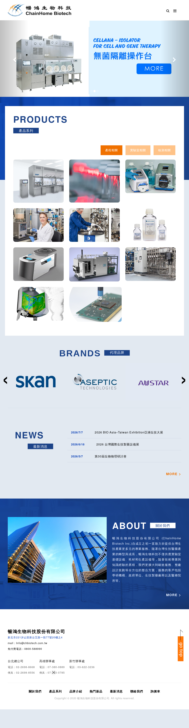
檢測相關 (164, 150)
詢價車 (155, 691)
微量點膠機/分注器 (95, 311)
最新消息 (116, 691)
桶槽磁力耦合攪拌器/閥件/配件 (38, 310)
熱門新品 (96, 691)
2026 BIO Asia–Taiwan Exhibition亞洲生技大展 (129, 432)
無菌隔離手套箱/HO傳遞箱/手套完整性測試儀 (38, 190)
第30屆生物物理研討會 (111, 456)
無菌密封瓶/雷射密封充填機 (94, 189)
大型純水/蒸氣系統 (150, 271)
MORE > (173, 474)
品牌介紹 (75, 691)
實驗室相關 (138, 150)
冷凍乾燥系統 (94, 271)
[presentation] (5, 377)
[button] (14, 58)
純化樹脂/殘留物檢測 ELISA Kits (150, 231)
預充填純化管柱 (94, 231)
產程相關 (111, 150)
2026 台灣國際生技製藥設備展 (117, 444)
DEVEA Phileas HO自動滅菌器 (38, 271)
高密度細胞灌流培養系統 (38, 231)
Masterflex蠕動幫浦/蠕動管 (150, 183)
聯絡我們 (136, 691)
